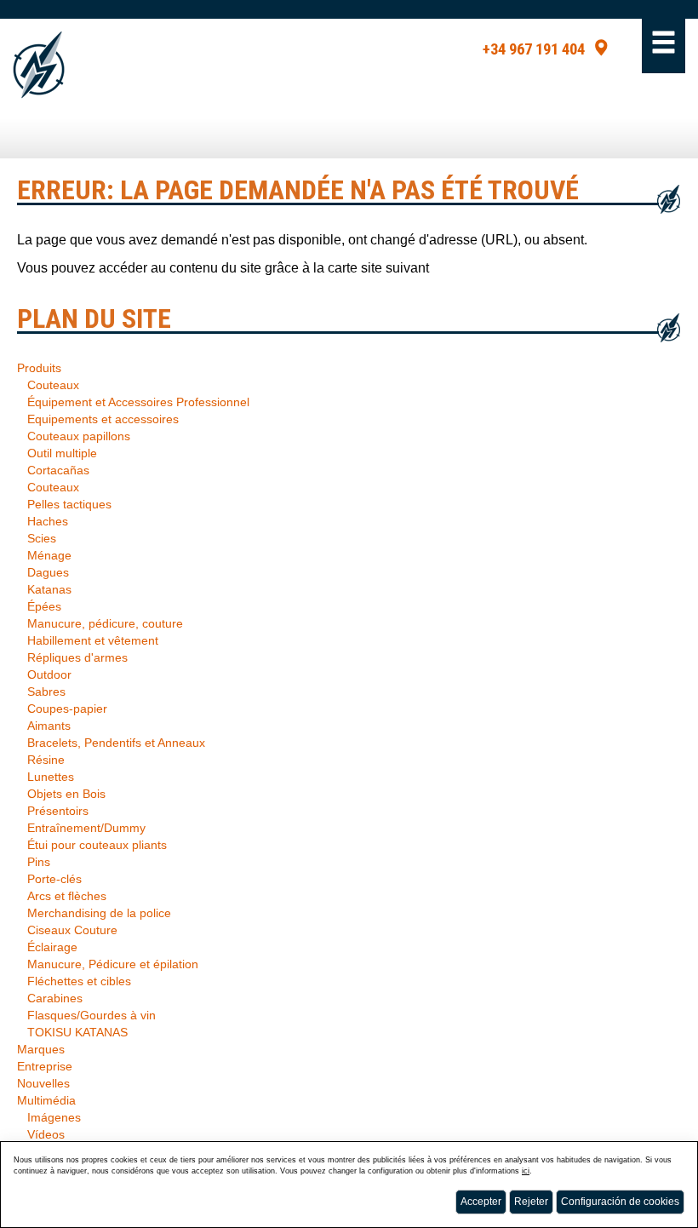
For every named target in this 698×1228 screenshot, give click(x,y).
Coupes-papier (67, 708)
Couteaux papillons (78, 436)
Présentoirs (58, 811)
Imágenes (54, 1117)
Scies (41, 538)
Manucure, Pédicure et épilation (112, 964)
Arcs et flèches (66, 896)
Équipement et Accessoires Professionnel (138, 402)
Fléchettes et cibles (79, 981)
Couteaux (53, 385)
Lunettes (50, 776)
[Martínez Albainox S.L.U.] (39, 65)
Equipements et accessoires (103, 419)
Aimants (49, 725)
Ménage (49, 555)
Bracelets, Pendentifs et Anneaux (116, 742)
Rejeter (531, 1202)
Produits (39, 368)
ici (525, 1171)
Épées (44, 606)
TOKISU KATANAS (77, 1032)
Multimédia (46, 1100)
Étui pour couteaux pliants (97, 845)
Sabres (46, 691)
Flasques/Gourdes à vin (91, 1015)
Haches (47, 521)
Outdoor (49, 674)
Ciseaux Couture (72, 930)
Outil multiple (62, 453)
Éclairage (52, 947)
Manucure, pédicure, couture (105, 623)
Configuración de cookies (620, 1202)
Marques (41, 1049)
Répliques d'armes (77, 657)
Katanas (49, 589)
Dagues (48, 572)
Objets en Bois (66, 793)
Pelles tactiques (69, 504)
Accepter (481, 1202)
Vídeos (46, 1134)
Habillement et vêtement (92, 640)
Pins (38, 862)
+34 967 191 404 (534, 49)
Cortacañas (58, 470)
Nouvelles (43, 1083)
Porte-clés (54, 879)
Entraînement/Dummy (86, 828)
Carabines (55, 998)
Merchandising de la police (99, 913)
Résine (46, 759)
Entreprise (44, 1066)
